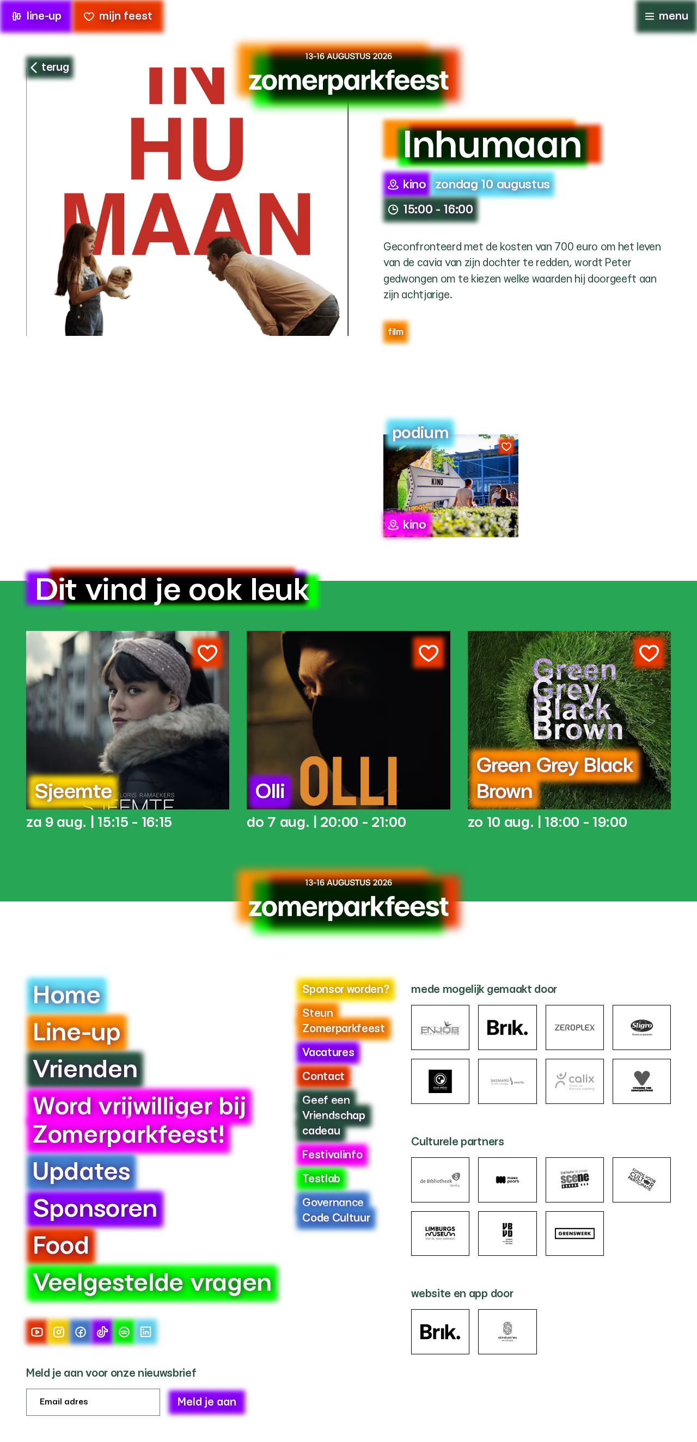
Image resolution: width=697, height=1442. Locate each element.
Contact (323, 1076)
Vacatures (328, 1052)
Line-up (77, 1033)
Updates (81, 1172)
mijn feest (125, 16)
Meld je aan (207, 1402)
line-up (44, 16)
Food (61, 1246)
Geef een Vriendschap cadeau (333, 1116)
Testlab (321, 1179)
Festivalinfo (332, 1155)
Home (67, 996)
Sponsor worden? (345, 989)
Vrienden (85, 1070)
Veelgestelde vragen (152, 1283)
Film (395, 331)
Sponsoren (95, 1209)
